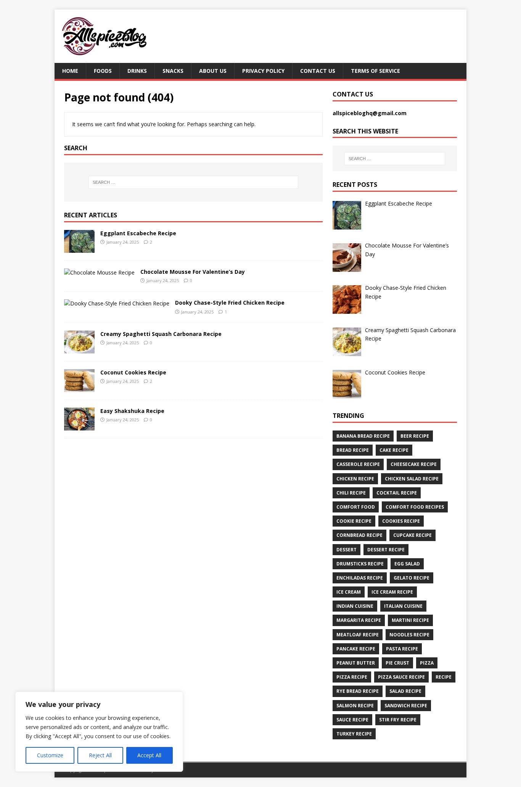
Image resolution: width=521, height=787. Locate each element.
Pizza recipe (351, 677)
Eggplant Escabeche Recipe (138, 233)
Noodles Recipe (409, 634)
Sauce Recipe (352, 719)
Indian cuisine (354, 606)
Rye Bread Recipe (357, 691)
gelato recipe (411, 578)
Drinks (137, 70)
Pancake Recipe (355, 649)
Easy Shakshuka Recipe (132, 410)
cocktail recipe (396, 493)
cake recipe (393, 450)
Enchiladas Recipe (359, 578)
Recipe (444, 677)
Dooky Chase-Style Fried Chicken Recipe (230, 302)
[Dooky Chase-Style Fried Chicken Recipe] (116, 303)
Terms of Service (375, 70)
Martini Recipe (410, 620)
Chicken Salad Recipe (412, 478)
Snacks (172, 70)
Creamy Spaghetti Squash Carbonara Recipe (161, 333)
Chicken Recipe (355, 478)
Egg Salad (407, 564)
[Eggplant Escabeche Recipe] (79, 248)
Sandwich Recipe (405, 705)
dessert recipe (386, 549)
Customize (50, 755)
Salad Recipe (405, 691)
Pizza (427, 663)
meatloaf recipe (357, 634)
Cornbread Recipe (359, 535)
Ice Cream (348, 592)
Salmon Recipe (355, 705)
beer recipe (414, 436)
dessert (346, 549)
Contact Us (317, 70)
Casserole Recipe (358, 464)
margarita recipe (358, 620)
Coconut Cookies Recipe (133, 372)
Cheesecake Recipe (414, 464)
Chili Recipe (351, 493)
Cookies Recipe (401, 521)
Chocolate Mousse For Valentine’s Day (192, 271)
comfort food (355, 507)
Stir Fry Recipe (397, 719)
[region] (99, 732)
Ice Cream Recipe (392, 592)
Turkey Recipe (354, 734)
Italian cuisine (403, 606)
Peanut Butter (355, 663)
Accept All (149, 755)
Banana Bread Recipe (363, 436)
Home (70, 70)
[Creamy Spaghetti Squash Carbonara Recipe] (79, 349)
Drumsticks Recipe (360, 564)
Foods (103, 70)
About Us (213, 70)
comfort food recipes (415, 507)
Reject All (100, 755)
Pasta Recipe (402, 649)
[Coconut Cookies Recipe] (79, 387)
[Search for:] (193, 182)
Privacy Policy (263, 70)
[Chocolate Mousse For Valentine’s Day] (99, 272)
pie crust (397, 663)
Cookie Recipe (353, 521)
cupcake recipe (412, 535)
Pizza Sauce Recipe (401, 677)
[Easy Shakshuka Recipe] (79, 426)
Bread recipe (352, 450)
